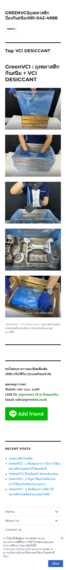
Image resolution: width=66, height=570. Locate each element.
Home (9, 511)
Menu (11, 28)
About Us (12, 520)
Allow (55, 563)
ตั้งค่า (6, 556)
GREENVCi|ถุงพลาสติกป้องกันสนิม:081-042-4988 (31, 15)
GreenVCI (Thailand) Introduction (33, 474)
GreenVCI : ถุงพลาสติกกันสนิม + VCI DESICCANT (32, 73)
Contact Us (13, 529)
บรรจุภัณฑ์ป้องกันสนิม (16, 328)
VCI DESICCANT (30, 324)
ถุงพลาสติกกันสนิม (50, 324)
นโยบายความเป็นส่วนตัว (17, 549)
